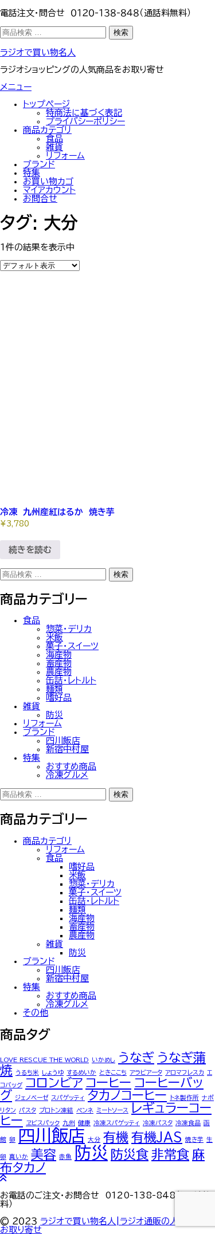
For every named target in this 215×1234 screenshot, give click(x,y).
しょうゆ (53, 1072)
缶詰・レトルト (71, 680)
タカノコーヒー (127, 1095)
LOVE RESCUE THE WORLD (44, 1060)
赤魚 (65, 1157)
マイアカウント (49, 190)
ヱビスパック (43, 1123)
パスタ (27, 1110)
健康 (84, 1123)
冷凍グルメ (67, 775)
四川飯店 (63, 740)
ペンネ (84, 1110)
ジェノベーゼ (31, 1098)
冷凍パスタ (158, 1123)
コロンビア (54, 1082)
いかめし (103, 1060)
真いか (18, 1157)
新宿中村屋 (67, 749)
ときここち (113, 1072)
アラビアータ (146, 1072)
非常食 (170, 1154)
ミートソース (112, 1110)
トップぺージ (46, 104)
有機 (115, 1137)
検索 (121, 32)
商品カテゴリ (47, 129)
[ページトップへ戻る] (3, 1178)
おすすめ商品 (71, 766)
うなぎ (136, 1057)
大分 (94, 1139)
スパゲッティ (68, 1098)
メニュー (16, 86)
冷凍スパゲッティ (116, 1123)
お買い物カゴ (48, 181)
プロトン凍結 (56, 1110)
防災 (54, 714)
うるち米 (27, 1072)
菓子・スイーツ (72, 646)
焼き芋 (194, 1139)
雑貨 (54, 147)
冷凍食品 (188, 1123)
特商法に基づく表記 (84, 112)
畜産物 (59, 663)
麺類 (54, 689)
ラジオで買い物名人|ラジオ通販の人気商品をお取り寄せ (106, 1225)
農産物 (59, 671)
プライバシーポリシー (85, 121)
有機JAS (156, 1137)
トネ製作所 (184, 1098)
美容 (43, 1154)
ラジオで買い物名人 (38, 52)
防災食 (129, 1154)
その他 (35, 1012)
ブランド (39, 164)
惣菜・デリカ (69, 628)
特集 (31, 172)
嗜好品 (59, 697)
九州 (68, 1123)
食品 (54, 138)
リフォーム (65, 155)
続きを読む (30, 549)
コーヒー (108, 1082)
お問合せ (40, 198)
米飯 (54, 637)
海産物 (59, 654)
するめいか (81, 1072)
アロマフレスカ (184, 1072)
